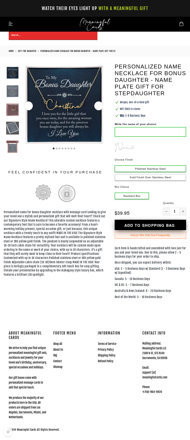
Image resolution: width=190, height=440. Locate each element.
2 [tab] (56, 149)
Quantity (168, 202)
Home (11, 51)
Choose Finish (124, 159)
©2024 (13, 429)
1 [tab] (53, 149)
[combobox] (53, 36)
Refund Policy (105, 361)
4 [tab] (62, 149)
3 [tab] (59, 149)
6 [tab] (68, 149)
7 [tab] (71, 149)
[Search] (93, 36)
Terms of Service (107, 344)
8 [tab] (74, 149)
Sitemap (58, 367)
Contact (57, 361)
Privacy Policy (106, 349)
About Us (58, 349)
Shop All (57, 344)
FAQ (55, 355)
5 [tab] (65, 149)
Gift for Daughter (27, 51)
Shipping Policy (106, 355)
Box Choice (122, 186)
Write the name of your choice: (136, 124)
